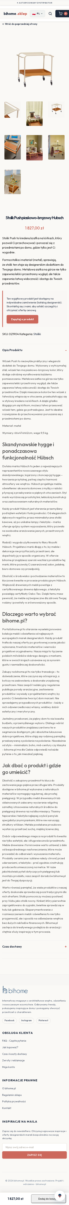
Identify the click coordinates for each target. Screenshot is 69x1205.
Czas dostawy (12, 946)
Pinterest (43, 1020)
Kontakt (6, 1108)
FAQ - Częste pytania (14, 1040)
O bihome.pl (9, 1088)
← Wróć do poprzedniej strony (19, 23)
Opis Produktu (12, 350)
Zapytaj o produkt (22, 319)
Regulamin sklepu (12, 1095)
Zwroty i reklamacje (13, 1060)
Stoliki (37, 334)
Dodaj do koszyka (48, 1198)
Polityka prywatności (14, 1101)
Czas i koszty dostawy (14, 1054)
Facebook (9, 1020)
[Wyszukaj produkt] (50, 13)
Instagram (26, 1020)
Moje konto (8, 1067)
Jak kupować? (10, 1047)
